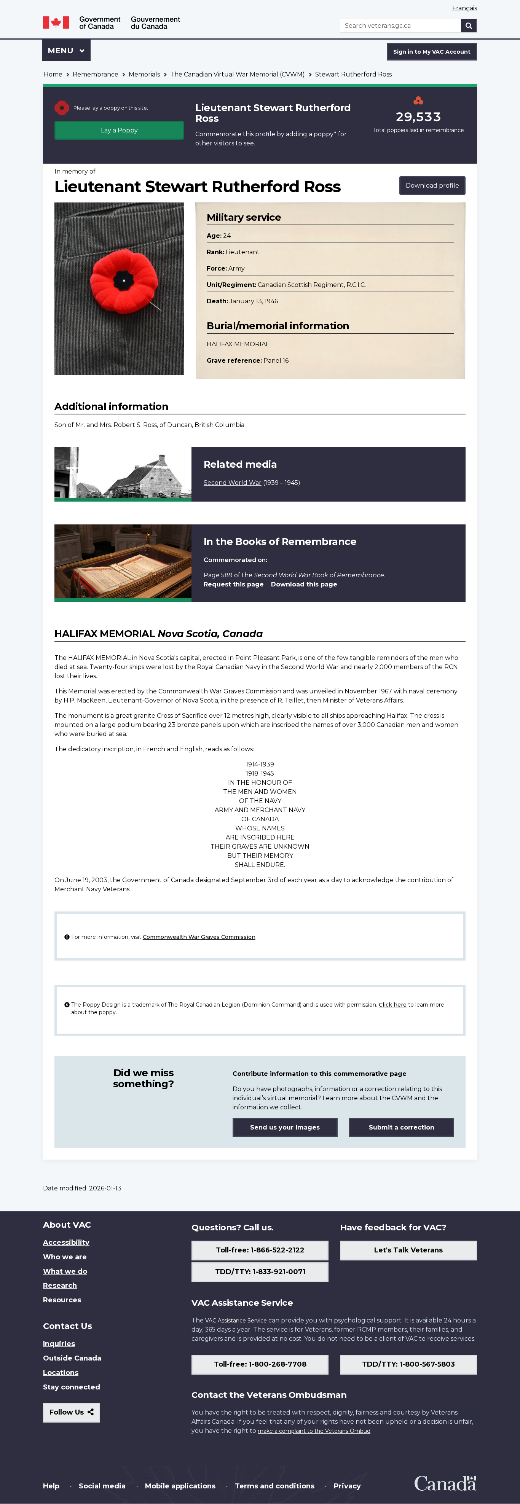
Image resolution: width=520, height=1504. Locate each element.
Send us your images (285, 1127)
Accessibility (66, 1242)
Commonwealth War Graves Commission (199, 937)
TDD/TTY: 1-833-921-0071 (260, 1272)
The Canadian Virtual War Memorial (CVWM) (237, 74)
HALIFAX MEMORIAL (238, 344)
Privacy (347, 1486)
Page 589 (218, 575)
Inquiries (59, 1344)
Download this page (304, 584)
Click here (393, 1004)
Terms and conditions (274, 1486)
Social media (102, 1486)
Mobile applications (180, 1486)
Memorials (144, 74)
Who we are (65, 1257)
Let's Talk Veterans (408, 1250)
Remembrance (95, 74)
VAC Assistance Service (236, 1320)
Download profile (432, 185)
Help (51, 1486)
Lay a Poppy (119, 130)
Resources (62, 1300)
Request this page (234, 584)
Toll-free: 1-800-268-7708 (260, 1364)
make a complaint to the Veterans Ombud (314, 1431)
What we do (65, 1271)
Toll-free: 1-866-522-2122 (260, 1250)
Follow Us (74, 1415)
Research (60, 1285)
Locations (60, 1373)
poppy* (325, 134)
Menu (62, 50)
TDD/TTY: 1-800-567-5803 (408, 1364)
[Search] (469, 26)
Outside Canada (72, 1358)
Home (53, 74)
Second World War (233, 482)
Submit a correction (401, 1127)
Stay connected (71, 1387)
